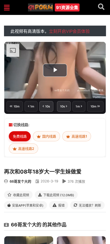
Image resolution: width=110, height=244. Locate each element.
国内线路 (48, 136)
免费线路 (20, 136)
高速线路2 (25, 148)
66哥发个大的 (20, 181)
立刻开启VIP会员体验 (69, 31)
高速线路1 (79, 136)
